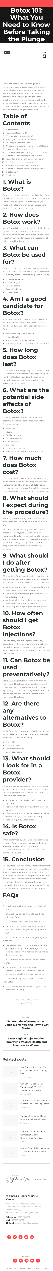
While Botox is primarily (14, 681)
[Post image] (10, 1071)
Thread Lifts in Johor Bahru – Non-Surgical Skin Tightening (34, 1117)
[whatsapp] (32, 1237)
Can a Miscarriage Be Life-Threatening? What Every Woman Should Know (32, 1087)
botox (29, 1004)
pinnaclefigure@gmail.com (27, 1223)
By (33, 999)
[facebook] (9, 1237)
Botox (5, 195)
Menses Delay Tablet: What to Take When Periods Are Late (34, 1150)
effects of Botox (14, 370)
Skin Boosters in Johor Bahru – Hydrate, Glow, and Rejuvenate (35, 1102)
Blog (7, 52)
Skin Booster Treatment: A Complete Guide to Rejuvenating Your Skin (33, 1134)
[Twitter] (15, 1237)
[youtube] (26, 1237)
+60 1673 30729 (17, 1220)
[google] (20, 1237)
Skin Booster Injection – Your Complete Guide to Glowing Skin (34, 1070)
